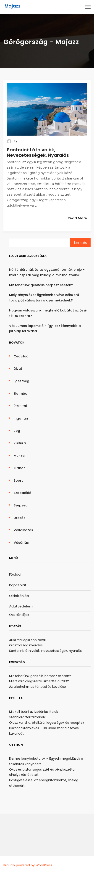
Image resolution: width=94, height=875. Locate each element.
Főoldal (15, 574)
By (15, 141)
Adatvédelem (21, 606)
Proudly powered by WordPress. (28, 865)
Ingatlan (21, 418)
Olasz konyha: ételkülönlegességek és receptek (46, 722)
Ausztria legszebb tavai (27, 640)
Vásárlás (21, 542)
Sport (18, 480)
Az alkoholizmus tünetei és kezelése (37, 686)
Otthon (20, 468)
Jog (17, 430)
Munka (19, 455)
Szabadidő (22, 493)
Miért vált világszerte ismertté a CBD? (39, 681)
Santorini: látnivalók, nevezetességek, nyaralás (38, 152)
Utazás (19, 518)
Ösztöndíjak (19, 614)
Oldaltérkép (19, 595)
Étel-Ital (20, 406)
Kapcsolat (17, 585)
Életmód (20, 393)
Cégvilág (21, 356)
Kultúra (20, 443)
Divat (18, 368)
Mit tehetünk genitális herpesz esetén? (41, 285)
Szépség (21, 505)
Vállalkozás (23, 530)
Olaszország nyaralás (26, 645)
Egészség (21, 381)
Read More (77, 218)
